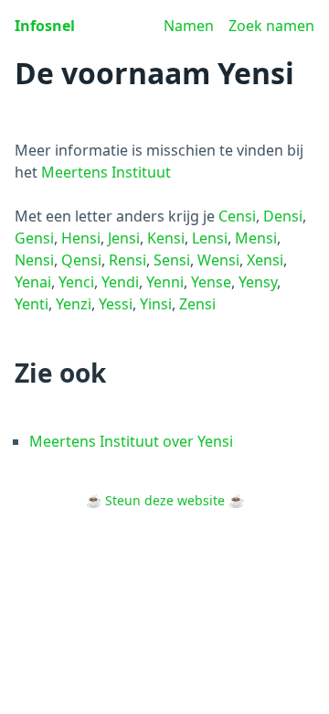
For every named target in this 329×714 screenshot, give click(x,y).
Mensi (256, 238)
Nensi (34, 260)
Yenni (165, 282)
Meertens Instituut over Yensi (131, 441)
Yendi (120, 282)
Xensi (265, 260)
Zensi (197, 304)
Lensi (210, 238)
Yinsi (156, 304)
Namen (189, 26)
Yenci (76, 282)
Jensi (124, 238)
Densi (282, 216)
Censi (237, 216)
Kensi (166, 238)
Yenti (31, 304)
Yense (211, 282)
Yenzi (73, 304)
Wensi (218, 260)
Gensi (34, 238)
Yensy (258, 282)
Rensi (127, 260)
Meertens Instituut (106, 172)
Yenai (33, 282)
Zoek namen (271, 26)
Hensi (81, 238)
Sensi (172, 260)
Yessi (116, 304)
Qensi (81, 260)
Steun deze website (165, 500)
